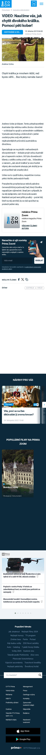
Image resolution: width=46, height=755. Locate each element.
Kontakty (26, 699)
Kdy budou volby (14, 643)
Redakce (26, 713)
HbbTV (8, 699)
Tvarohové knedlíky (33, 662)
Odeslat (39, 260)
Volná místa (10, 691)
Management (28, 687)
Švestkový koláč (32, 666)
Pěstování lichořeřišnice (23, 659)
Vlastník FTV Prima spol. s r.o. (13, 714)
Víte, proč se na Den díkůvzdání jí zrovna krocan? (19, 413)
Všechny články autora (29, 227)
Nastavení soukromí (26, 721)
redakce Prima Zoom (33, 34)
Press (25, 691)
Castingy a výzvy (29, 695)
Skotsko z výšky (10, 487)
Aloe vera (35, 655)
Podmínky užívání (12, 703)
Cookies (9, 709)
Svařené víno (28, 651)
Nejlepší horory (17, 635)
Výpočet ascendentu (14, 662)
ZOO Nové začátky (31, 643)
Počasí (33, 639)
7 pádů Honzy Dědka (30, 647)
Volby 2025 (16, 651)
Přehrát (8, 484)
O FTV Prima (10, 687)
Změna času (15, 639)
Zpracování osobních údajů (28, 704)
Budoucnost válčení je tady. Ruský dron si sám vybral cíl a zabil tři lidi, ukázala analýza (22, 575)
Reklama (9, 695)
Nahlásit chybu (11, 720)
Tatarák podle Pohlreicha (18, 655)
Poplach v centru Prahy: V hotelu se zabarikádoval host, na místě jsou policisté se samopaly (21, 589)
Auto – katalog (13, 647)
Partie (25, 639)
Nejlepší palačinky (15, 666)
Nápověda (26, 709)
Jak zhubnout (14, 631)
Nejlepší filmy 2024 (30, 631)
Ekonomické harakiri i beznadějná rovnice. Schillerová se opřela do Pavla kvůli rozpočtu (21, 600)
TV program (30, 635)
